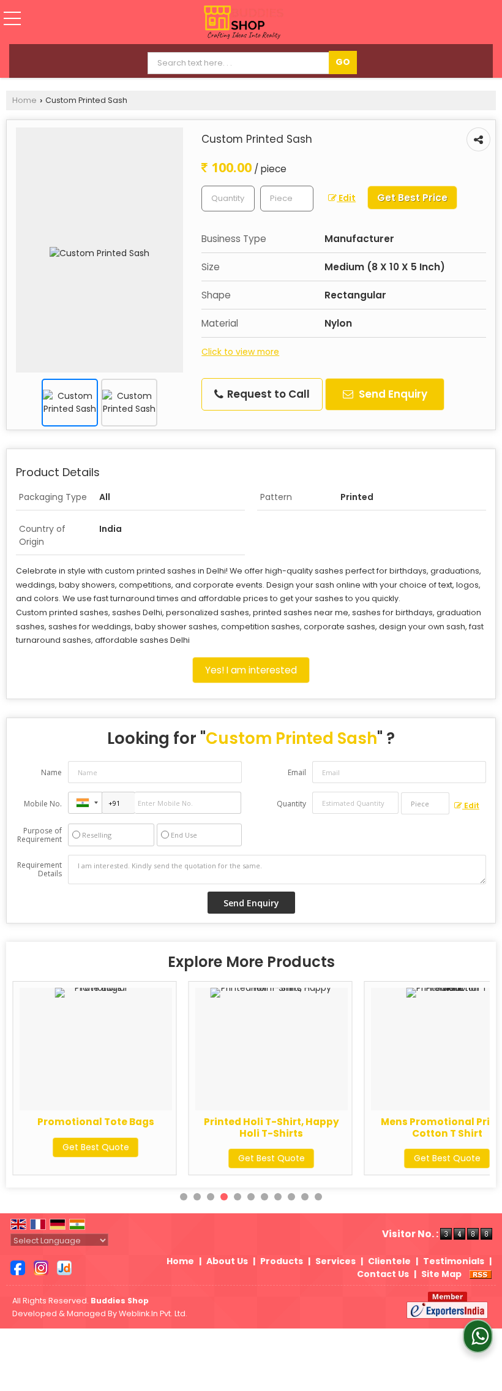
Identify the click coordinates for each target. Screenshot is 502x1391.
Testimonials (453, 1261)
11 (318, 1196)
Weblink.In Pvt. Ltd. (153, 1313)
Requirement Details (39, 869)
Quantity (291, 803)
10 (305, 1196)
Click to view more (240, 352)
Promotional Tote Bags (95, 1121)
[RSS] (481, 1274)
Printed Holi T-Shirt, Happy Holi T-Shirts (271, 1127)
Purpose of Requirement (39, 835)
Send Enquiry (391, 394)
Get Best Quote (95, 1147)
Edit (346, 198)
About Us (227, 1261)
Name (51, 772)
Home (24, 100)
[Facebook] (17, 1267)
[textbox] (286, 198)
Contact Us (383, 1274)
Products (281, 1261)
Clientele (389, 1261)
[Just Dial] (64, 1267)
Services (335, 1261)
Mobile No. (43, 803)
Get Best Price (412, 197)
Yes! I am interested (251, 670)
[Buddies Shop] (243, 23)
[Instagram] (41, 1267)
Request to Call (267, 394)
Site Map (441, 1274)
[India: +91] (85, 803)
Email (297, 772)
